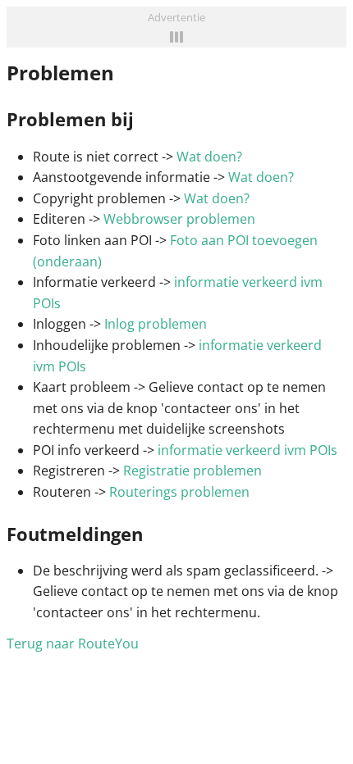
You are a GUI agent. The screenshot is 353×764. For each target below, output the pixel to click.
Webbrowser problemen (179, 219)
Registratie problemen (192, 471)
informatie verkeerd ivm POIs (247, 450)
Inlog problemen (155, 324)
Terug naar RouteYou (73, 643)
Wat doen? (209, 157)
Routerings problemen (179, 492)
